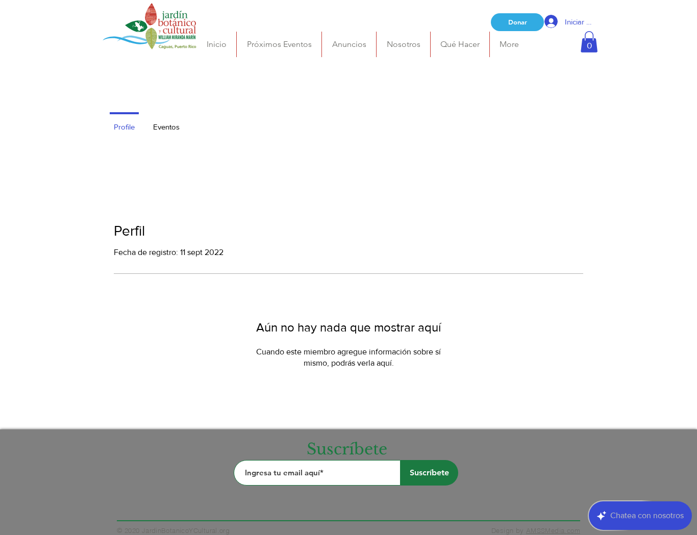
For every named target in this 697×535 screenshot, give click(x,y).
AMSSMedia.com (553, 530)
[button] (403, 44)
